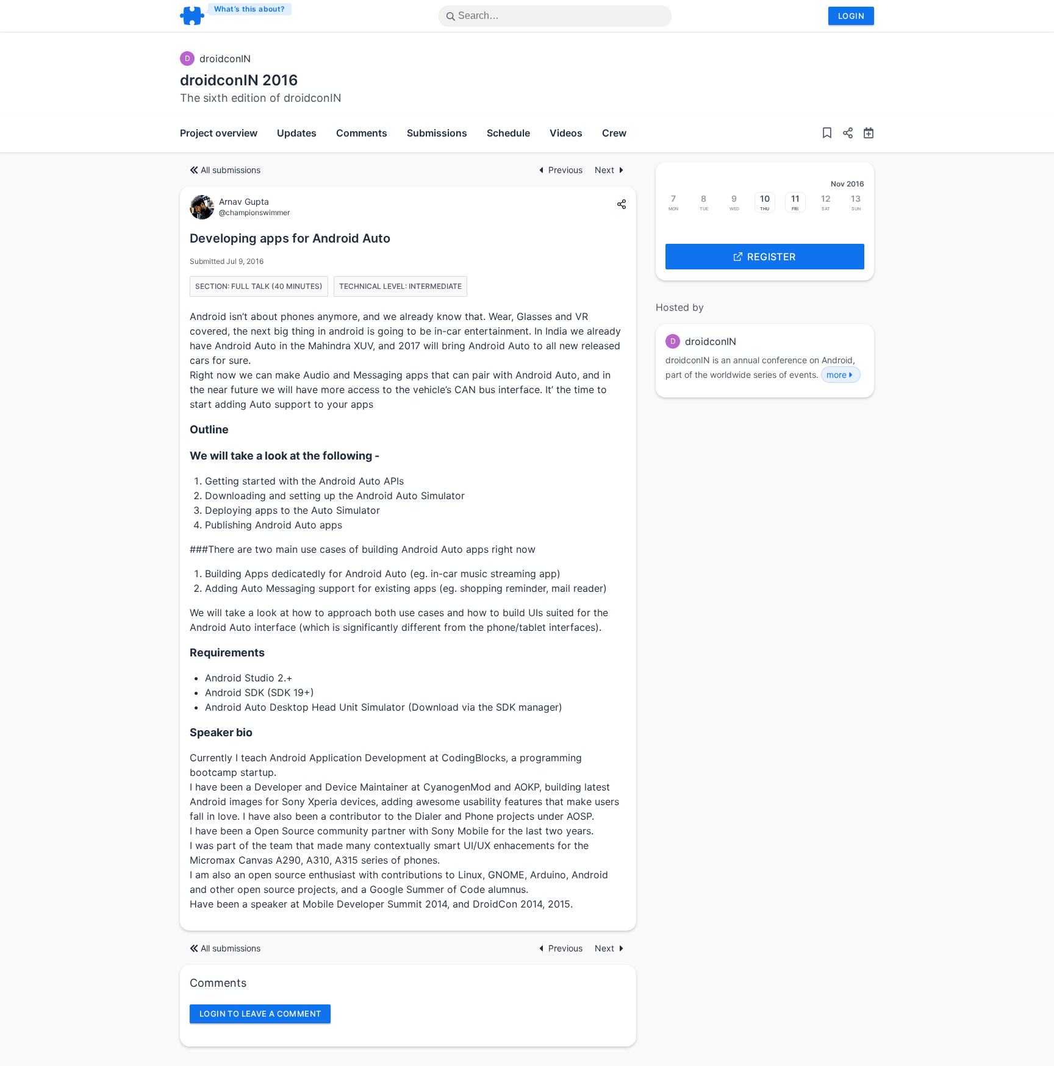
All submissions (230, 170)
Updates (297, 133)
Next (604, 170)
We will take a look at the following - (284, 455)
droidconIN (225, 58)
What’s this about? (249, 8)
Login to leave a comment (260, 1013)
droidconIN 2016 (239, 80)
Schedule (508, 133)
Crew (614, 133)
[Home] (236, 16)
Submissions (437, 133)
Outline (209, 429)
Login (851, 16)
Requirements (227, 652)
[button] (843, 134)
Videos (566, 133)
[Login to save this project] (827, 134)
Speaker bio (221, 732)
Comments (361, 133)
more (836, 374)
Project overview (218, 133)
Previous (566, 170)
